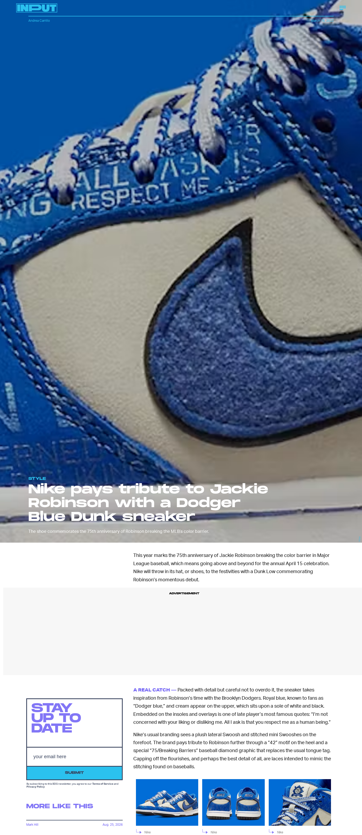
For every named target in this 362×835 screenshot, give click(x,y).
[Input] (36, 8)
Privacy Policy (36, 786)
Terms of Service (102, 783)
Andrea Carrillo (39, 21)
